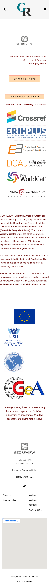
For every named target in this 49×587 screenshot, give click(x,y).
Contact (32, 505)
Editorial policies (10, 500)
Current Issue (35, 510)
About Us (7, 495)
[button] (4, 9)
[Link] (24, 486)
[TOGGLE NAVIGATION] (39, 9)
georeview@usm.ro (25, 477)
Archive (32, 495)
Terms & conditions (25, 581)
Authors (32, 500)
